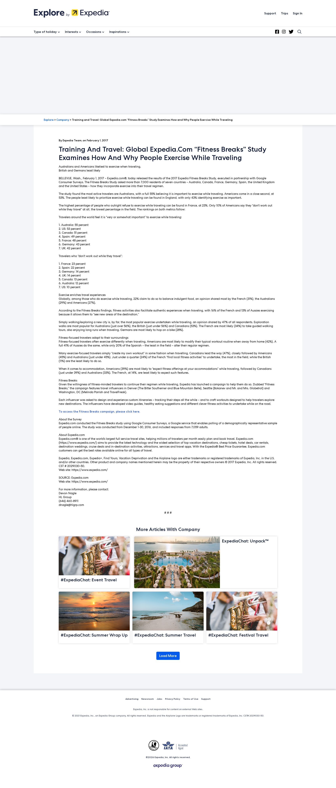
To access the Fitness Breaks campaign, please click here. (99, 411)
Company (62, 120)
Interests (71, 32)
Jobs (159, 698)
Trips (284, 13)
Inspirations (117, 32)
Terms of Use (190, 698)
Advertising (131, 698)
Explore (49, 120)
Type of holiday (45, 32)
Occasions (93, 32)
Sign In (297, 13)
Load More (168, 656)
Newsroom (147, 698)
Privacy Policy (172, 698)
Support (270, 13)
